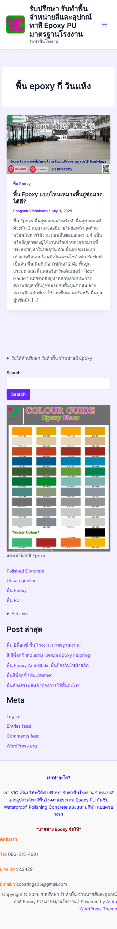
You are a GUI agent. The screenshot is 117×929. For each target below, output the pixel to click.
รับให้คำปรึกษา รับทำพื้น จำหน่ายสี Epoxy (51, 358)
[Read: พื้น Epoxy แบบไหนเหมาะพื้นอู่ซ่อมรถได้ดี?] (58, 144)
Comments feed (23, 736)
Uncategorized (22, 580)
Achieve (19, 613)
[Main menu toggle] (104, 24)
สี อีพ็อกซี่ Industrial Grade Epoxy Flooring (48, 655)
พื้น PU (13, 600)
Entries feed (19, 726)
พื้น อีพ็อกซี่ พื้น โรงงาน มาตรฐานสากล (44, 645)
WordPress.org (22, 746)
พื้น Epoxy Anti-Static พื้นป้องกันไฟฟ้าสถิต (47, 665)
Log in (13, 716)
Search (13, 372)
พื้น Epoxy (22, 184)
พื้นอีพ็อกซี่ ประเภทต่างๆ (29, 675)
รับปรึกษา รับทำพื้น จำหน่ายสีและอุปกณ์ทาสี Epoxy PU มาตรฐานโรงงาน (60, 21)
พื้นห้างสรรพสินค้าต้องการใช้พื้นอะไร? (43, 685)
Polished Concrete (25, 571)
